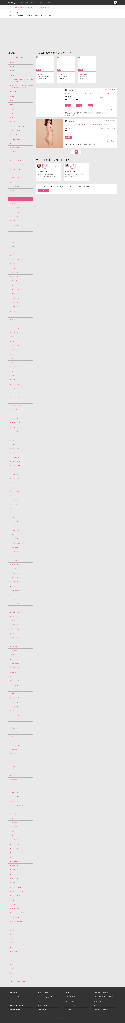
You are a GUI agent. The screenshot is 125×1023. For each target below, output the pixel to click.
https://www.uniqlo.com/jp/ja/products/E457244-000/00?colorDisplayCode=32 (21, 86)
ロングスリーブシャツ (16, 891)
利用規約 (68, 1009)
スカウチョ (13, 358)
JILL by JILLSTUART (43, 176)
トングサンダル (14, 530)
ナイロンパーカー (15, 560)
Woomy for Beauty (15, 1009)
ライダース (13, 814)
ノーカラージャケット (16, 612)
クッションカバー (15, 225)
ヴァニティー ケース (16, 921)
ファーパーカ (14, 689)
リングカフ (13, 835)
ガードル (12, 199)
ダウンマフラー (14, 444)
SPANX (40, 74)
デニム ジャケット (15, 491)
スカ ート (13, 354)
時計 (11, 956)
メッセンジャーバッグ (16, 805)
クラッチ (12, 229)
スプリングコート (15, 410)
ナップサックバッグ (16, 564)
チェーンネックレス (16, 457)
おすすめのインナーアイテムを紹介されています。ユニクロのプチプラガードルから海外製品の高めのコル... (90, 93)
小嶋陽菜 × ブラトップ (102, 113)
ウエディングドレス (16, 156)
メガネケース (14, 801)
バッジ (12, 642)
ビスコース (13, 672)
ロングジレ (13, 882)
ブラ (11, 723)
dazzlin (12, 66)
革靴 (11, 977)
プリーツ (12, 754)
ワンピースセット (15, 908)
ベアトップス (14, 762)
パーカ (12, 659)
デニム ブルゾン (15, 504)
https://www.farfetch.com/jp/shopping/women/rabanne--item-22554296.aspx (21, 80)
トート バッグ (14, 539)
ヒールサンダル (14, 668)
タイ (11, 435)
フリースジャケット (16, 715)
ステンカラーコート (16, 384)
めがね (12, 117)
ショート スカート (15, 311)
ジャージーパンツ (15, 328)
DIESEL (12, 71)
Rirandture (40, 179)
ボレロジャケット (15, 775)
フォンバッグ (14, 706)
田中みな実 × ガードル (89, 144)
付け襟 (12, 930)
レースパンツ (14, 874)
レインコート (14, 848)
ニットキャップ (14, 573)
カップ (12, 182)
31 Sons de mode (48, 174)
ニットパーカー (14, 590)
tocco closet (68, 176)
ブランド (47, 2)
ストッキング (14, 388)
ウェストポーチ (14, 147)
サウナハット (14, 272)
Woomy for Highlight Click (46, 997)
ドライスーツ (14, 547)
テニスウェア (14, 487)
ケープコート (14, 242)
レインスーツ (14, 857)
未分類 (41, 7)
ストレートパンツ (15, 397)
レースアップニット (16, 870)
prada (12, 96)
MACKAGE (13, 92)
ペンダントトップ (15, 766)
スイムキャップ (14, 337)
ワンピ (12, 900)
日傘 (11, 947)
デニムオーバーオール (16, 509)
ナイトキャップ (14, 556)
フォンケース (14, 702)
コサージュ (13, 246)
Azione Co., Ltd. (43, 1009)
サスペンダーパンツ (16, 276)
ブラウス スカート (16, 728)
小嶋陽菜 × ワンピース (89, 113)
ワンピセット (14, 904)
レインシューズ (14, 852)
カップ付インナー (15, 186)
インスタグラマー (22, 2)
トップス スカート (15, 521)
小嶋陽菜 (70, 90)
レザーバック (14, 865)
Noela (82, 174)
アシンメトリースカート (17, 126)
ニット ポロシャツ (15, 569)
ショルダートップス (16, 302)
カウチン (12, 173)
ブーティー (13, 749)
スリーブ (12, 427)
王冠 (11, 968)
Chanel (12, 62)
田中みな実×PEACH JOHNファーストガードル (87, 78)
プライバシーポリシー (72, 1005)
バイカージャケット (16, 629)
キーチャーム (14, 216)
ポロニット (13, 784)
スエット (12, 349)
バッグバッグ (14, 638)
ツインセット (14, 474)
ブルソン (12, 741)
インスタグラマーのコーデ (101, 1001)
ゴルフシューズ (14, 259)
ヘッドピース (14, 758)
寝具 (11, 934)
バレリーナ (13, 650)
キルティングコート (16, 212)
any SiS (75, 176)
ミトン (12, 788)
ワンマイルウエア (15, 917)
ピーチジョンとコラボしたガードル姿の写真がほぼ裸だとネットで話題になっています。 (90, 125)
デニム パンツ (14, 500)
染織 (11, 964)
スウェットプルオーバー (17, 345)
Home (67, 992)
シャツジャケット (15, 298)
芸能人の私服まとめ (71, 997)
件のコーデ (47, 168)
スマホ (12, 414)
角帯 (11, 973)
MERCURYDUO (69, 174)
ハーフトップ (14, 625)
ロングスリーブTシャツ (17, 887)
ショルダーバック (15, 306)
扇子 (11, 943)
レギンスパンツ (14, 861)
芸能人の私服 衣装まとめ (21, 7)
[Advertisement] (62, 33)
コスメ (12, 251)
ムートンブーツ (14, 792)
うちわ (12, 109)
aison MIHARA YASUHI (16, 58)
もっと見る (110, 110)
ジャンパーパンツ (15, 324)
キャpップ (13, 203)
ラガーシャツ (14, 818)
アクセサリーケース (16, 122)
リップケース (14, 822)
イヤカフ (12, 143)
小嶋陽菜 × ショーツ (70, 115)
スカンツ (12, 362)
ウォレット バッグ (15, 160)
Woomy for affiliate (16, 997)
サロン (12, 285)
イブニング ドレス (15, 139)
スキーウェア (14, 375)
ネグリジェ (13, 607)
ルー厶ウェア (14, 839)
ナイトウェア (14, 552)
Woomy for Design (43, 1001)
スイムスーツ (14, 341)
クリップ (12, 233)
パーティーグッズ (15, 663)
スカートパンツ (14, 367)
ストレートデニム (15, 392)
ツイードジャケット (16, 478)
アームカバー (14, 135)
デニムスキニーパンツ (16, 513)
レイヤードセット (15, 844)
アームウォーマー (15, 130)
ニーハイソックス (15, 603)
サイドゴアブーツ (15, 268)
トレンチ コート (15, 526)
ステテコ (12, 379)
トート (12, 534)
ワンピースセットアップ (17, 913)
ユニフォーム (14, 809)
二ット (12, 925)
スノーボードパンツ (16, 405)
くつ (11, 113)
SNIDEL (77, 174)
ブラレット (13, 736)
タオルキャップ (14, 440)
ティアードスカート (16, 483)
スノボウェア (14, 401)
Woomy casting (14, 1001)
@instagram (97, 1005)
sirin (11, 100)
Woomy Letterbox (43, 1005)
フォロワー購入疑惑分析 (101, 992)
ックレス (12, 470)
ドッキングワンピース (16, 543)
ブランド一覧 (70, 1001)
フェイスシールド (15, 698)
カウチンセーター (15, 178)
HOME (10, 7)
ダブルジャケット (15, 448)
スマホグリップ (14, 418)
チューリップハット (16, 461)
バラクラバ (13, 646)
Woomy (11, 2)
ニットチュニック (15, 582)
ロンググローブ (14, 878)
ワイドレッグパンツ (16, 895)
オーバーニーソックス (16, 165)
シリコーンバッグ (15, 315)
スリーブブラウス (15, 431)
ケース (12, 238)
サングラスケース (15, 289)
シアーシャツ (14, 294)
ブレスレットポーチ (16, 745)
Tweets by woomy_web (17, 981)
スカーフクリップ (15, 371)
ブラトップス (14, 732)
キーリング (13, 220)
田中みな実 (71, 121)
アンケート (43, 190)
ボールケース (14, 779)
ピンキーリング (14, 681)
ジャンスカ (13, 319)
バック (12, 633)
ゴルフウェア (14, 255)
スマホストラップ (15, 423)
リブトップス (14, 827)
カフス (12, 190)
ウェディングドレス (16, 152)
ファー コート (14, 685)
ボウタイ (12, 771)
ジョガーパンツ (14, 332)
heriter (12, 75)
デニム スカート (15, 496)
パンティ (12, 655)
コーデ (31, 2)
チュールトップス (15, 466)
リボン (12, 831)
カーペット (13, 195)
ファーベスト (14, 693)
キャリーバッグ (14, 208)
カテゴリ (33, 7)
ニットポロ (13, 599)
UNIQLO (61, 74)
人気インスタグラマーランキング (103, 997)
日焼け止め (13, 951)
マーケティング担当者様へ (101, 1009)
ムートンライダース (16, 797)
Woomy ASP (13, 992)
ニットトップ (14, 586)
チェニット (13, 453)
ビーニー (12, 676)
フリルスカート (14, 711)
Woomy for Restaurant (17, 1005)
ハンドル (12, 620)
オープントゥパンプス (16, 169)
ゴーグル (12, 263)
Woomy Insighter (43, 992)
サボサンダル (14, 281)
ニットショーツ (14, 577)
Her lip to (52, 176)
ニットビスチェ (14, 595)
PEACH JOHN (83, 74)
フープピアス (14, 719)
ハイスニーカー (14, 616)
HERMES (40, 174)
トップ (12, 517)
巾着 (11, 938)
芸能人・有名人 (39, 2)
